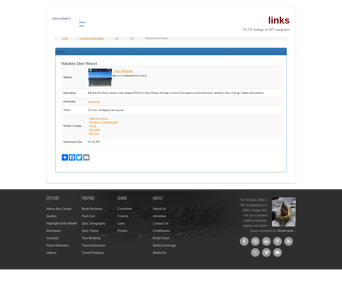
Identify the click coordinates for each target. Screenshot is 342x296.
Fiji (132, 38)
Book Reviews (92, 208)
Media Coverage (164, 245)
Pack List (88, 216)
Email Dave (161, 238)
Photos (122, 230)
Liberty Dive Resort (98, 118)
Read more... (287, 230)
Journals (52, 238)
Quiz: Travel (90, 230)
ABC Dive (94, 133)
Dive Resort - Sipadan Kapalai (103, 122)
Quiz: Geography (93, 223)
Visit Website (123, 71)
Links (65, 38)
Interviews (53, 230)
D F (117, 38)
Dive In (92, 126)
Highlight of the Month (61, 223)
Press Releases (57, 245)
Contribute (124, 208)
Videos (51, 252)
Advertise (159, 216)
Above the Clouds (58, 208)
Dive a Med (94, 129)
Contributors (161, 230)
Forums (122, 216)
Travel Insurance (93, 245)
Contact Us (160, 223)
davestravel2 (94, 101)
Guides (51, 216)
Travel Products (93, 252)
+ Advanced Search (82, 22)
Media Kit (159, 252)
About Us (159, 208)
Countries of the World (92, 38)
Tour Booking (91, 238)
